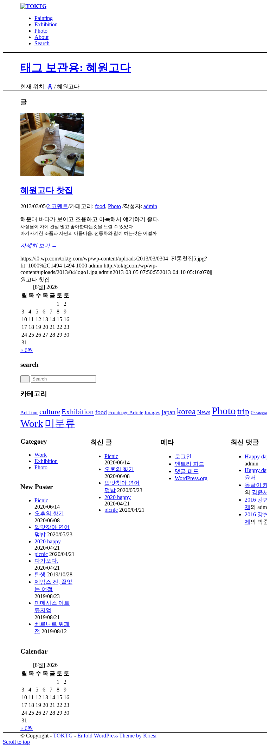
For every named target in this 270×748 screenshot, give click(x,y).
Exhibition (78, 412)
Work (31, 423)
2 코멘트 (57, 206)
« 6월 (26, 350)
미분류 (60, 423)
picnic (41, 554)
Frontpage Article (125, 412)
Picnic (41, 500)
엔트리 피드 (189, 464)
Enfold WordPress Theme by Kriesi (116, 736)
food (100, 206)
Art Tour (29, 412)
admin (150, 206)
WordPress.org (191, 478)
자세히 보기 (38, 246)
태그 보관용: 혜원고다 (75, 67)
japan (168, 412)
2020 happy (47, 541)
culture (49, 412)
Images (152, 412)
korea (186, 411)
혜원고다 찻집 (46, 190)
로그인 (183, 456)
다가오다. (46, 561)
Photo (114, 206)
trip (243, 411)
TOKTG (63, 736)
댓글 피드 (187, 471)
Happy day (257, 456)
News (203, 412)
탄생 (40, 574)
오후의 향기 (49, 513)
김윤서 (260, 492)
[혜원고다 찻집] (52, 174)
